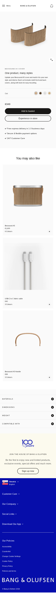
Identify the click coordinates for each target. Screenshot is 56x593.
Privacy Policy (7, 566)
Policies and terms (9, 571)
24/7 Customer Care (16, 138)
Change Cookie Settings (11, 556)
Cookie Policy (7, 561)
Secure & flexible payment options (22, 133)
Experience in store (28, 118)
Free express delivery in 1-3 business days (25, 128)
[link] (28, 111)
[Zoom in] (28, 35)
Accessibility (6, 547)
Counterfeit (6, 551)
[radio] (36, 93)
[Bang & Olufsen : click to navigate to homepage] (28, 6)
